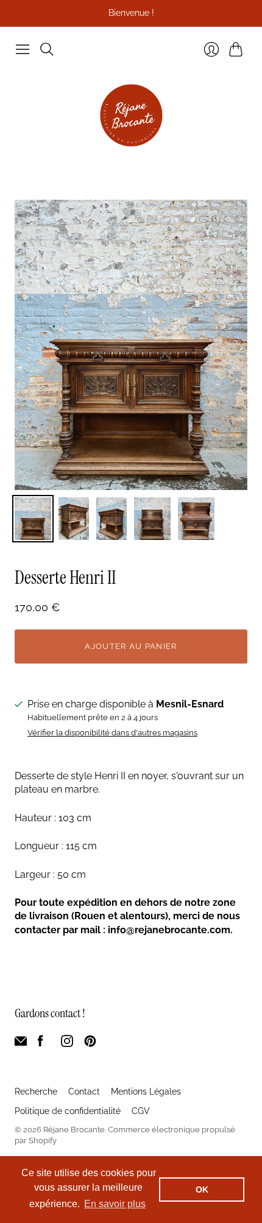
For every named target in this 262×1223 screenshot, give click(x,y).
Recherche (36, 1091)
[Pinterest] (90, 1044)
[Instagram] (67, 1044)
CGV (141, 1111)
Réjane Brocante (74, 1129)
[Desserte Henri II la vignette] (33, 518)
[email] (21, 1044)
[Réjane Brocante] (131, 115)
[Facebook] (40, 1044)
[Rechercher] (46, 49)
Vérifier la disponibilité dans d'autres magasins (112, 733)
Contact (84, 1091)
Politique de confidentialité (68, 1111)
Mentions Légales (146, 1091)
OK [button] (202, 1189)
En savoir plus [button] (115, 1204)
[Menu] (22, 49)
